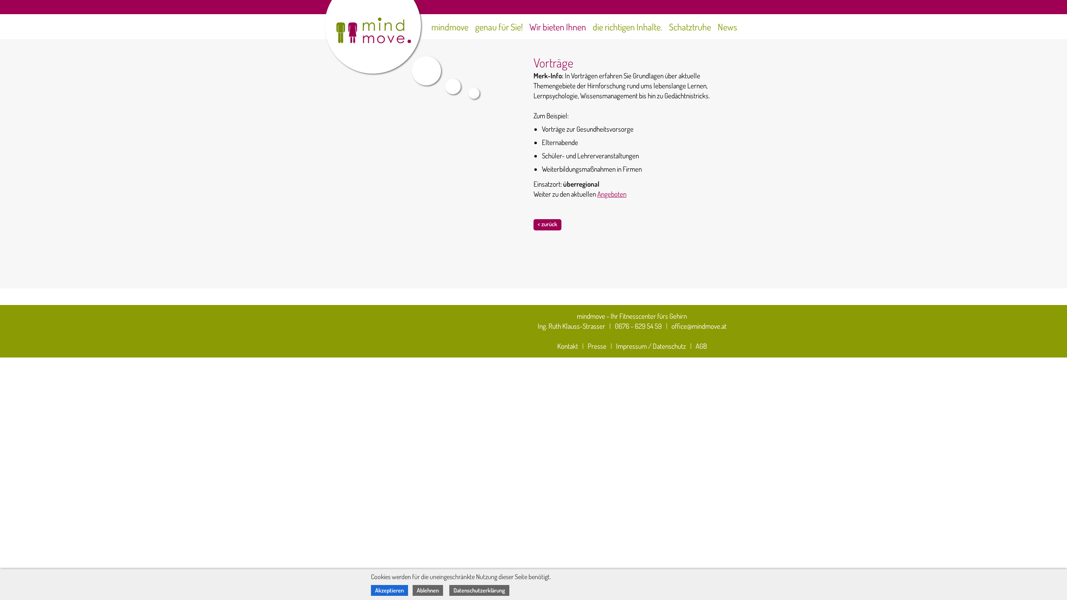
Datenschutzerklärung (479, 590)
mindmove (449, 26)
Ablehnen (428, 590)
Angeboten (611, 194)
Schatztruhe (690, 26)
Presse (597, 346)
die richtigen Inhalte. (627, 26)
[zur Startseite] (363, 27)
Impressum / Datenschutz (651, 346)
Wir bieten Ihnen (557, 26)
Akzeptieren (389, 590)
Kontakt (567, 346)
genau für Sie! (499, 26)
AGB (701, 346)
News (727, 26)
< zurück (547, 224)
